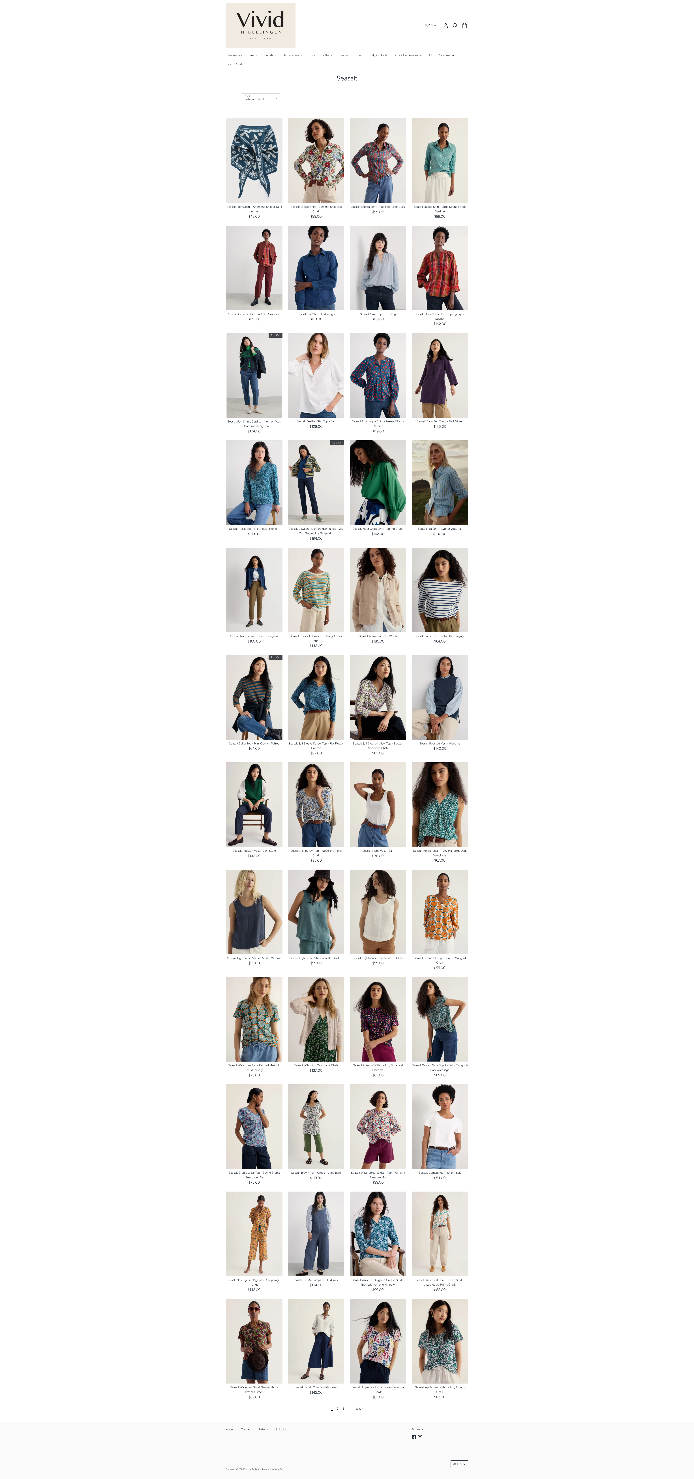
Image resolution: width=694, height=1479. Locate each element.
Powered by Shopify (272, 1469)
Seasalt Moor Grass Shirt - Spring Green (378, 528)
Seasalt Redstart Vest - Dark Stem (254, 850)
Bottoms (327, 55)
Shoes (359, 55)
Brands (269, 55)
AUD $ (428, 25)
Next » (359, 1408)
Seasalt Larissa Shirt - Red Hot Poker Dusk (378, 206)
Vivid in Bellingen (252, 1469)
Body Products (378, 55)
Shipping (281, 1429)
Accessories (291, 55)
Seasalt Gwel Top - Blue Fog (378, 314)
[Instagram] (420, 1437)
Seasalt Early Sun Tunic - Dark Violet (440, 421)
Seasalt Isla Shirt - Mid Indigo (316, 314)
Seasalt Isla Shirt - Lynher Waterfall (440, 528)
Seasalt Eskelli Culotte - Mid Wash (316, 1387)
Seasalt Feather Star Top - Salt (316, 421)
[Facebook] (414, 1437)
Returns (264, 1429)
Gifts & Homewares (406, 55)
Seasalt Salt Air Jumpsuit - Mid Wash (316, 1280)
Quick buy (254, 197)
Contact (246, 1429)
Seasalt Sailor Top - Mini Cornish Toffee (254, 743)
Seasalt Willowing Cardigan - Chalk (316, 1065)
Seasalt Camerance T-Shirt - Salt (440, 1172)
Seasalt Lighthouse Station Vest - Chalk (378, 958)
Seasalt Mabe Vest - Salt (377, 850)
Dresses (343, 55)
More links (444, 55)
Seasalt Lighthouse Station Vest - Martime (254, 958)
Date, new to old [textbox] (255, 99)
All (430, 55)
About (230, 1429)
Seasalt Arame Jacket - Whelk (378, 636)
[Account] (445, 24)
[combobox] (261, 97)
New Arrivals (234, 55)
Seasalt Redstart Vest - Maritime (439, 743)
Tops (312, 55)
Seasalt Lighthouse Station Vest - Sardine (316, 958)
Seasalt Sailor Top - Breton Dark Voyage (440, 636)
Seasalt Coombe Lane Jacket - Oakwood (254, 314)
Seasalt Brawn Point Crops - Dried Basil (316, 1172)
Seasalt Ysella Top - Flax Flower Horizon (254, 528)
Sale (252, 55)
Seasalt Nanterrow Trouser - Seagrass (254, 636)
